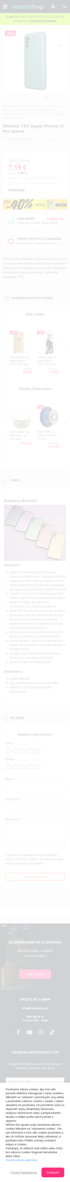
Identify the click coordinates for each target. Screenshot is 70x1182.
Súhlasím (52, 1172)
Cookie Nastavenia (23, 1172)
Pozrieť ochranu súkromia (21, 1160)
